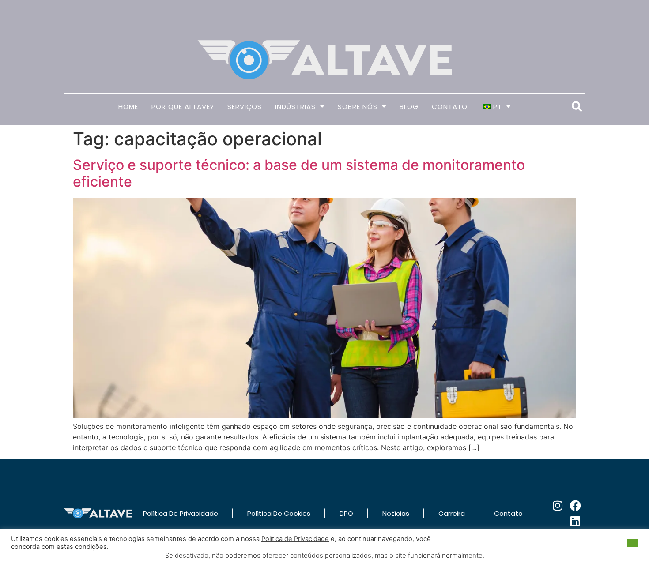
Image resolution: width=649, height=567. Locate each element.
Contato (450, 106)
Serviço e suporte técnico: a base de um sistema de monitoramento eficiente (299, 173)
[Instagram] (558, 505)
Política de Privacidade (295, 539)
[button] (577, 106)
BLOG (409, 106)
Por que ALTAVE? (182, 106)
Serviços (244, 106)
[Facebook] (575, 505)
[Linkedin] (575, 521)
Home (128, 106)
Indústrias (295, 106)
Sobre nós (357, 106)
